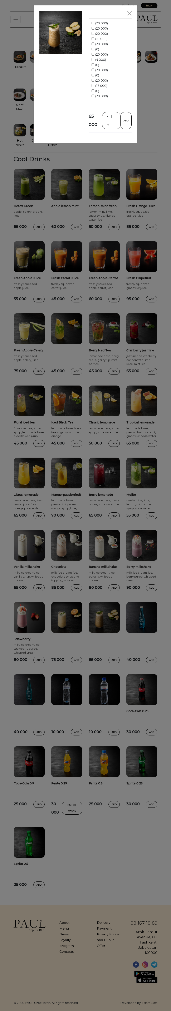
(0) (96, 49)
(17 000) (100, 86)
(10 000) (100, 39)
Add (125, 120)
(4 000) (100, 60)
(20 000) (101, 23)
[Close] (129, 13)
